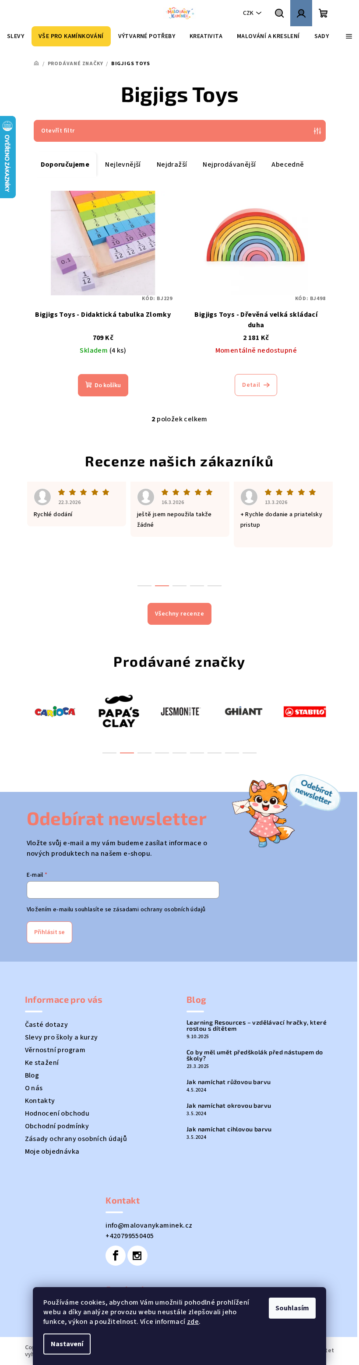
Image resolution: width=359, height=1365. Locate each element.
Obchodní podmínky (57, 1126)
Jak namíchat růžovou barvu (229, 1082)
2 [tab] (127, 752)
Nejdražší (172, 164)
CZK (248, 13)
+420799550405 (130, 1236)
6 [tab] (197, 752)
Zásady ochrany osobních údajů (76, 1139)
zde (193, 1321)
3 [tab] (144, 752)
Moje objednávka (52, 1151)
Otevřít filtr (58, 130)
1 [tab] (109, 752)
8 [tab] (232, 752)
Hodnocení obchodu (57, 1113)
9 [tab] (250, 752)
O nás (34, 1088)
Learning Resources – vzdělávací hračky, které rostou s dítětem (257, 1025)
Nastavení (67, 1344)
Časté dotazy (46, 1024)
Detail (251, 385)
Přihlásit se (49, 932)
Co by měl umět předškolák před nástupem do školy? (255, 1055)
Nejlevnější (123, 164)
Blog (32, 1075)
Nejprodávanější (229, 164)
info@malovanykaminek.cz (149, 1225)
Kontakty (40, 1101)
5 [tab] (179, 752)
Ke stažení (42, 1063)
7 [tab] (215, 752)
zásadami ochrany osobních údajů (159, 909)
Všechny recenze (179, 613)
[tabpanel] (56, 711)
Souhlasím (292, 1308)
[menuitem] (15, 36)
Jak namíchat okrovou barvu (229, 1105)
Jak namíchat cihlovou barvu (229, 1129)
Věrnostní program (55, 1050)
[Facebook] (116, 1256)
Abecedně (287, 164)
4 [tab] (162, 752)
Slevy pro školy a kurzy (61, 1037)
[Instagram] (137, 1256)
